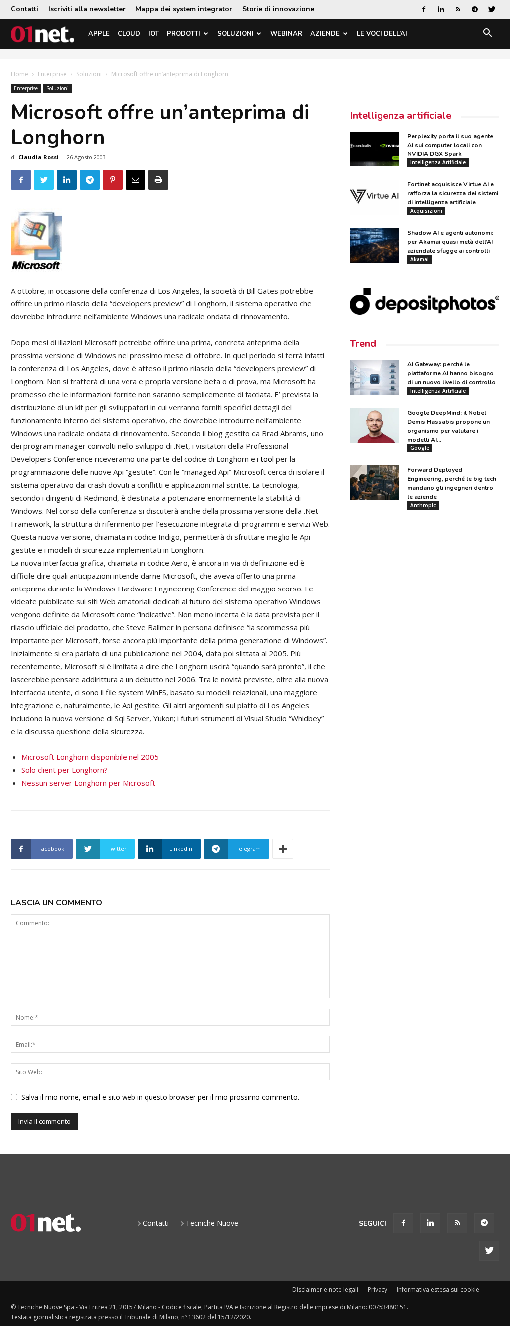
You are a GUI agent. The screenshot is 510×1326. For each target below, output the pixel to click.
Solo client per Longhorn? (64, 770)
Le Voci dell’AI (382, 33)
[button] (487, 34)
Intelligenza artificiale (400, 115)
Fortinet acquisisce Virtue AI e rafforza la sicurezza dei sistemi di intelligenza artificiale (452, 193)
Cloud (129, 33)
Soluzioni (235, 33)
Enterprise (52, 74)
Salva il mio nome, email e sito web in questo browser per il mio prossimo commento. (160, 1097)
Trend (363, 343)
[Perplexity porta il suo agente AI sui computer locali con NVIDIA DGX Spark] (374, 149)
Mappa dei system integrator (183, 9)
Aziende (325, 33)
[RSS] (457, 9)
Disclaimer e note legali (325, 1289)
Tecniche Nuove (212, 1223)
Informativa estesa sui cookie (438, 1289)
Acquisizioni (426, 210)
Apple (99, 33)
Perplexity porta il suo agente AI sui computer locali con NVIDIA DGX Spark (450, 145)
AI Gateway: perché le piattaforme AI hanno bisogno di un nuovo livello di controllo (451, 373)
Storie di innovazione (278, 9)
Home (19, 74)
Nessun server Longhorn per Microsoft (88, 783)
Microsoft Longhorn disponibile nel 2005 (90, 757)
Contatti (24, 9)
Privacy (377, 1289)
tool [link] (267, 459)
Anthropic (423, 505)
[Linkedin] (440, 9)
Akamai (419, 259)
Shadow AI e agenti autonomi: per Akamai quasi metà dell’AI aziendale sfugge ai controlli (450, 242)
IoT (153, 33)
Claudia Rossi (38, 157)
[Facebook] (423, 9)
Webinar (286, 33)
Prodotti (183, 33)
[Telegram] (474, 9)
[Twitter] (491, 9)
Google (419, 447)
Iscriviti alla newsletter (87, 9)
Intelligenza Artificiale (438, 162)
